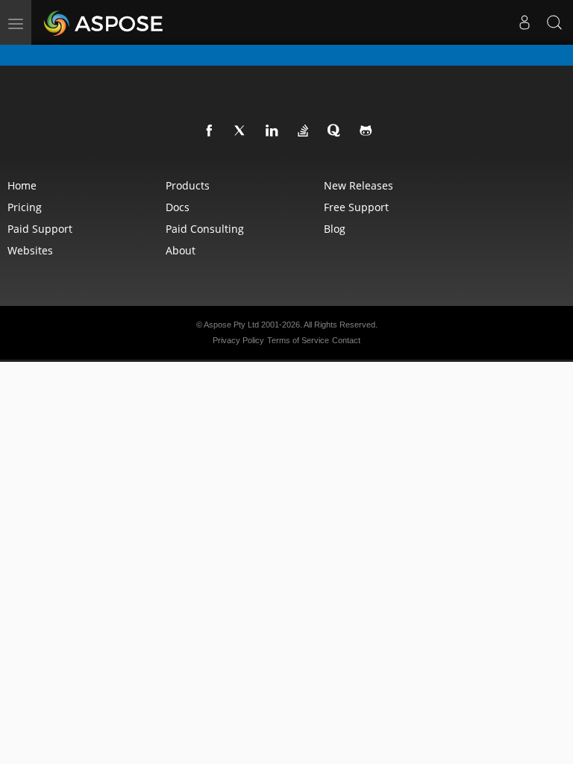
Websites (30, 250)
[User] (524, 22)
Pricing (24, 207)
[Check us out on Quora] (335, 131)
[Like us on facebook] (209, 131)
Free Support (356, 207)
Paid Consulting (205, 229)
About (180, 250)
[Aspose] (104, 22)
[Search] (554, 22)
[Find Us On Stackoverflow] (303, 131)
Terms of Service (298, 340)
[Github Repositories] (366, 131)
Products (188, 185)
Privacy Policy (238, 340)
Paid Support (39, 229)
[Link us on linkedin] (272, 131)
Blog (334, 229)
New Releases (358, 185)
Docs (178, 207)
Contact (346, 340)
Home (22, 185)
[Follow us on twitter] (241, 131)
